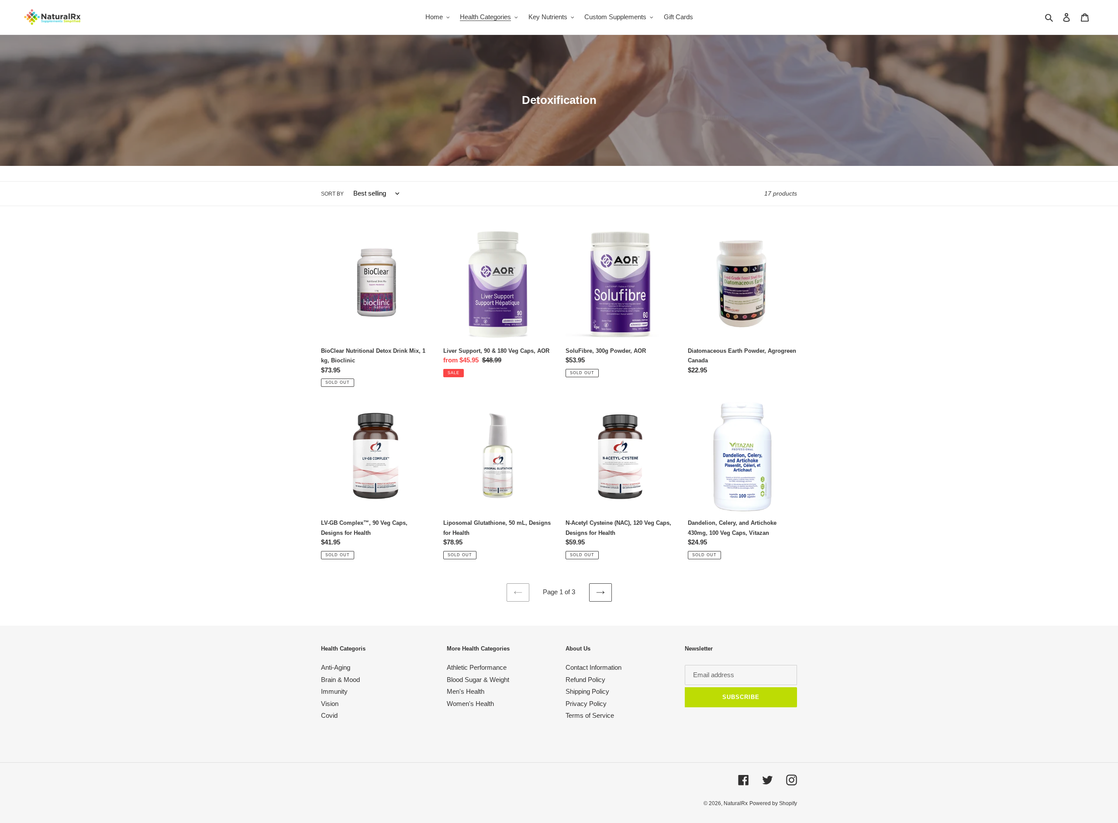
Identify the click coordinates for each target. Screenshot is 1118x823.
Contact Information (593, 667)
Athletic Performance (477, 667)
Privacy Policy (586, 703)
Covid (329, 715)
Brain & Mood (340, 679)
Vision (329, 703)
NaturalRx (736, 803)
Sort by (332, 194)
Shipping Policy (587, 691)
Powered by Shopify (773, 803)
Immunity (334, 691)
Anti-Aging (335, 667)
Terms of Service (590, 715)
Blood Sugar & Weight (478, 679)
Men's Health (465, 691)
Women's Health (470, 703)
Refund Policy (585, 679)
